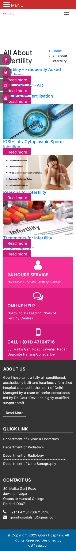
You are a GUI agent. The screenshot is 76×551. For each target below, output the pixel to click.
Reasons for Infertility (24, 192)
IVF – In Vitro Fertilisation (28, 96)
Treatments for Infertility (27, 237)
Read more (17, 152)
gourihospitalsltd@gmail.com (33, 517)
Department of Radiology (23, 455)
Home (57, 51)
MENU (17, 5)
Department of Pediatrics (23, 447)
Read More (14, 413)
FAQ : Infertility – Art (23, 85)
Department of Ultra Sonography (29, 463)
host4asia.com (38, 545)
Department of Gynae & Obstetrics (31, 439)
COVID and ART (18, 248)
